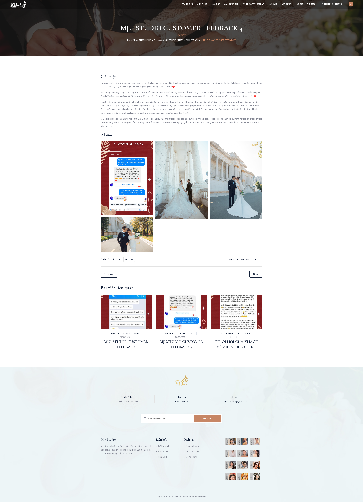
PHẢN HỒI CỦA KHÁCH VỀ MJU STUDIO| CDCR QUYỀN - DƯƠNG (236, 347)
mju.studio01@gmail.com (235, 401)
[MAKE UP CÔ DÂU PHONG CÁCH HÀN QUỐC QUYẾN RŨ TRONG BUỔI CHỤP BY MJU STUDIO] (230, 478)
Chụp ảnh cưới (192, 446)
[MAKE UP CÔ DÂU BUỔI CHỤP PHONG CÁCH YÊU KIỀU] (243, 442)
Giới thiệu (202, 4)
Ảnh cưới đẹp (231, 4)
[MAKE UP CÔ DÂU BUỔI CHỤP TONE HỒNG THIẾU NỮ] (255, 478)
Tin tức (311, 4)
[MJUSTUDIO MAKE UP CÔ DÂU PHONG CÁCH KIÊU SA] (255, 454)
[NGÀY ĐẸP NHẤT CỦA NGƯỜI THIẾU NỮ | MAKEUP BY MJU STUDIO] (255, 466)
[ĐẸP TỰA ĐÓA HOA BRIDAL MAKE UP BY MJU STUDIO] (243, 478)
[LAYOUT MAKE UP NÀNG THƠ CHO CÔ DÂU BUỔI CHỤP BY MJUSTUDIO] (255, 442)
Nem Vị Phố (163, 457)
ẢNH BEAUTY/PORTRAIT (254, 4)
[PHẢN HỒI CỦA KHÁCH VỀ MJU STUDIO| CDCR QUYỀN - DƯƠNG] (229, 305)
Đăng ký (207, 418)
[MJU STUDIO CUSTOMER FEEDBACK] (119, 305)
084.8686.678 (181, 401)
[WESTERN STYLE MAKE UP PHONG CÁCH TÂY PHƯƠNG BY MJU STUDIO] (243, 454)
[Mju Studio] (18, 4)
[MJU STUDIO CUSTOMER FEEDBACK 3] (127, 178)
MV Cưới (273, 4)
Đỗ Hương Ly (164, 446)
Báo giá (299, 4)
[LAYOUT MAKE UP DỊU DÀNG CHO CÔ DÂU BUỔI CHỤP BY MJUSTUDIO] (230, 466)
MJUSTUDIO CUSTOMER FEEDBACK (181, 40)
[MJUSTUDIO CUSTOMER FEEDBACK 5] (174, 305)
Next (255, 274)
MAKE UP (216, 4)
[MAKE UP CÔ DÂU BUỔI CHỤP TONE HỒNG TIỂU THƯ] (230, 442)
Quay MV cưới (192, 451)
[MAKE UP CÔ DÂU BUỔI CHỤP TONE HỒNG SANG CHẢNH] (243, 466)
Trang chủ (187, 4)
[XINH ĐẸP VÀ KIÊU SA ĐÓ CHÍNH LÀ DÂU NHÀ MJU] (230, 454)
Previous (108, 274)
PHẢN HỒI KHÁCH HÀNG (330, 4)
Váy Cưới (286, 4)
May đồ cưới (191, 457)
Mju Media (163, 451)
